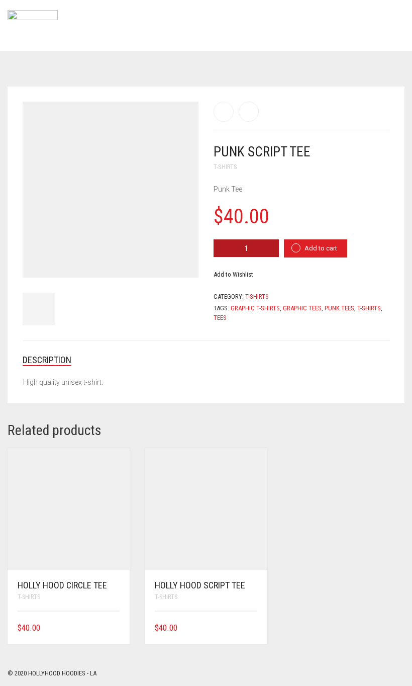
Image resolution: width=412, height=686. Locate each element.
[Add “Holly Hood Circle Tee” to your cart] (116, 628)
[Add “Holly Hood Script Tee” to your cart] (253, 628)
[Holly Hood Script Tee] (224, 112)
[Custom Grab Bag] (249, 112)
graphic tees (302, 308)
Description (47, 360)
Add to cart (320, 248)
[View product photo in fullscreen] (181, 260)
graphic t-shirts (255, 308)
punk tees (339, 308)
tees (220, 317)
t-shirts (369, 308)
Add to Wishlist (233, 274)
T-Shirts (225, 166)
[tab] (54, 360)
